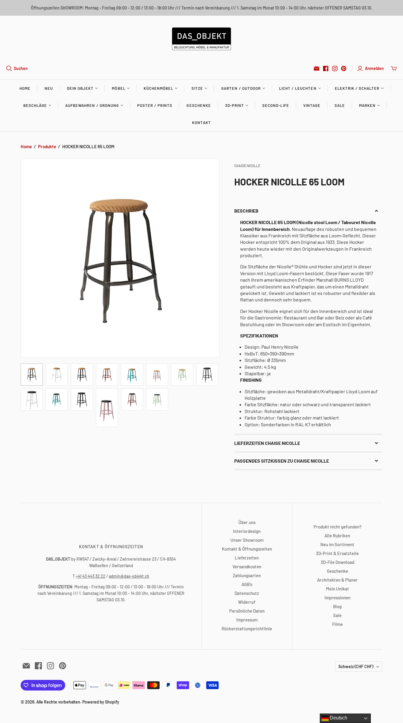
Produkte (47, 146)
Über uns (246, 522)
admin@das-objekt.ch (129, 576)
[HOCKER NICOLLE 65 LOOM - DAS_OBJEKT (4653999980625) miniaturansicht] (32, 374)
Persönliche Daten (247, 610)
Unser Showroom (246, 540)
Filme (337, 624)
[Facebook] (326, 68)
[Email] (316, 68)
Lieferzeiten (247, 557)
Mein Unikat (337, 588)
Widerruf (246, 602)
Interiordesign (247, 531)
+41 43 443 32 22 (90, 576)
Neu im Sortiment (337, 544)
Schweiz (355, 666)
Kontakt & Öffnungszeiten (247, 548)
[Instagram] (335, 68)
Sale (340, 105)
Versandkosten (246, 566)
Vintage (311, 105)
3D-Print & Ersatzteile (337, 553)
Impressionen (337, 597)
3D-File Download (337, 562)
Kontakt (201, 122)
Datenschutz (247, 593)
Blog (337, 606)
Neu (49, 88)
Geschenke (198, 105)
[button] (308, 211)
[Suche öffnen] (9, 68)
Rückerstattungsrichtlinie (247, 628)
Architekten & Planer (337, 579)
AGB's (247, 584)
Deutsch (338, 717)
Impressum (247, 619)
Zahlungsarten (247, 575)
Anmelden (374, 68)
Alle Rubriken (337, 535)
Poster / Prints (155, 105)
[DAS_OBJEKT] (201, 38)
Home (24, 88)
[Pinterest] (343, 68)
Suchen (21, 68)
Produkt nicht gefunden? (337, 526)
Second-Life (275, 105)
